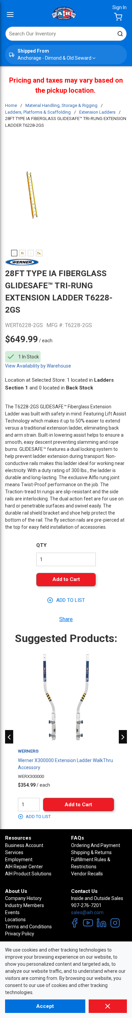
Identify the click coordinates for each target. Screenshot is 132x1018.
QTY (41, 545)
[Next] (123, 737)
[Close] (108, 1006)
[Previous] (9, 737)
